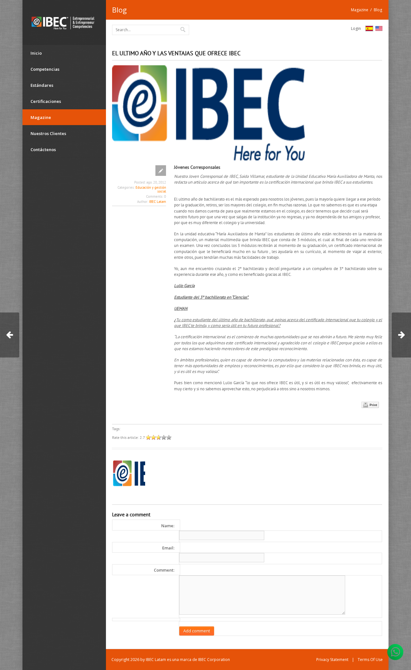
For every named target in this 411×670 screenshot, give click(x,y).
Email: (168, 548)
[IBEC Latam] (64, 22)
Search (183, 29)
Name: (167, 526)
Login (356, 28)
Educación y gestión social (151, 189)
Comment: (164, 570)
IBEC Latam (157, 201)
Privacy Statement (332, 659)
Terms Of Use (370, 659)
